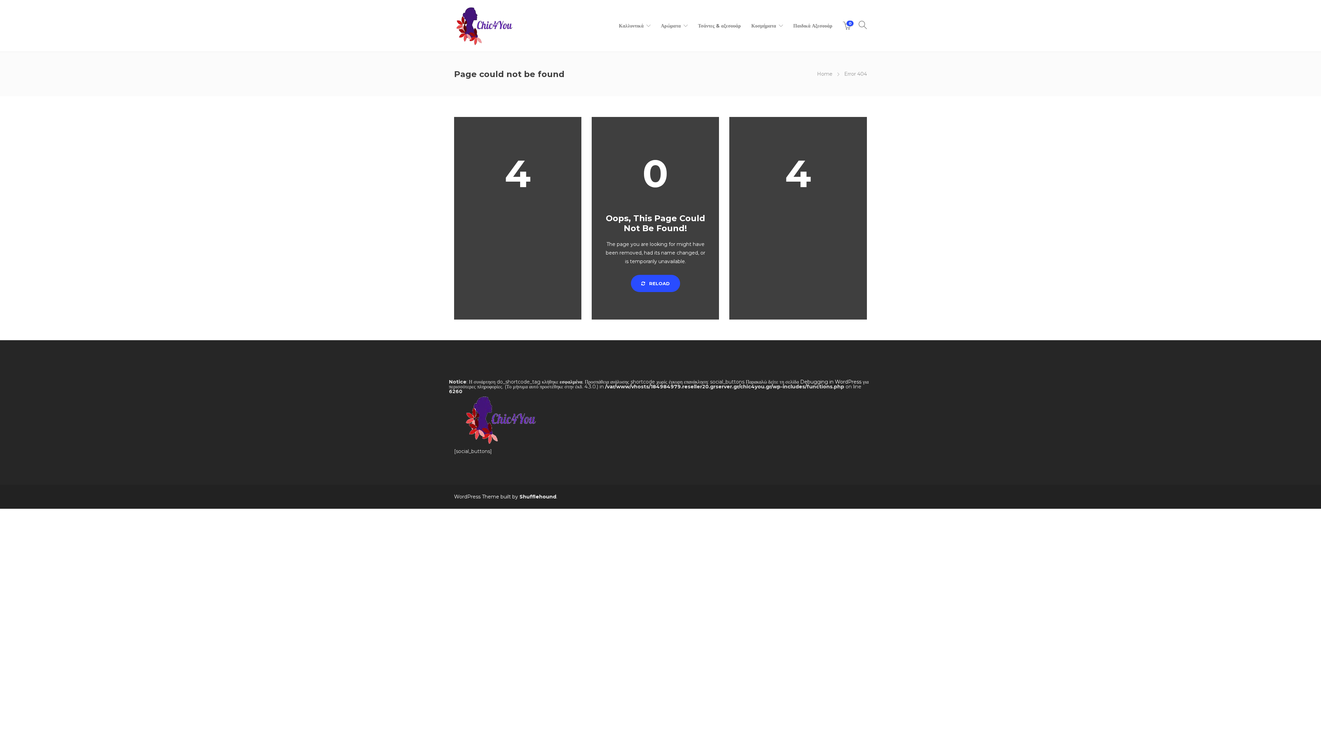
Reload (659, 283)
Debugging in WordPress (830, 382)
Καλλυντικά (631, 26)
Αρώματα (671, 26)
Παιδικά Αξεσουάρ (813, 26)
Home (825, 74)
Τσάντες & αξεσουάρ (719, 26)
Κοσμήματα (763, 26)
